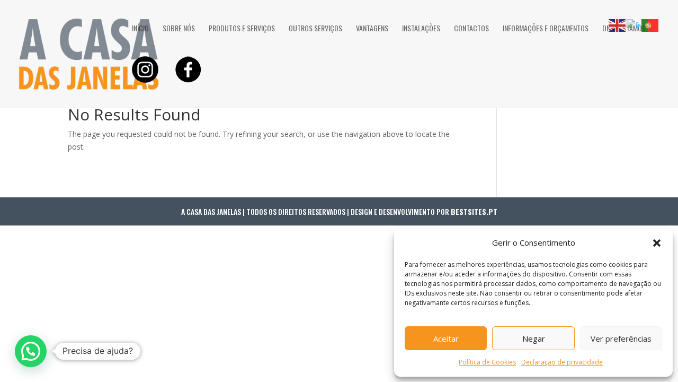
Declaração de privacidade (562, 362)
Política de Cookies (487, 362)
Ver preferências (621, 338)
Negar (533, 338)
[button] (657, 243)
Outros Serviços (315, 28)
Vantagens (372, 28)
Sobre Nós (179, 28)
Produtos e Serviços (242, 28)
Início (140, 28)
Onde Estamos (624, 28)
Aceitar (446, 338)
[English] (618, 25)
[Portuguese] (650, 25)
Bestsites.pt (474, 211)
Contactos (471, 28)
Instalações (421, 28)
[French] (634, 25)
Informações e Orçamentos (545, 28)
